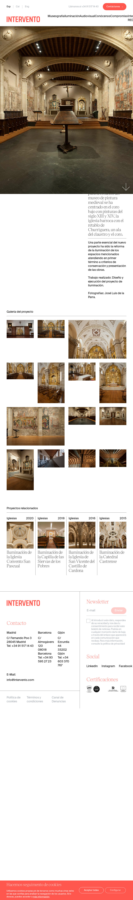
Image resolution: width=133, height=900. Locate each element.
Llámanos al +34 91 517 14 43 (83, 7)
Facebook (125, 666)
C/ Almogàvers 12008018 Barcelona (46, 646)
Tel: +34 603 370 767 (63, 661)
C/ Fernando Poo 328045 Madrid (19, 640)
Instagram (108, 666)
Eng (27, 7)
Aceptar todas (91, 890)
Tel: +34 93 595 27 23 (45, 659)
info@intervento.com (20, 680)
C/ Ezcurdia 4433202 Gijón (63, 646)
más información (41, 897)
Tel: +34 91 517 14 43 (20, 646)
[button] (13, 450)
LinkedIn (92, 666)
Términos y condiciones (35, 699)
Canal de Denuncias (59, 699)
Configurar (115, 890)
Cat (18, 7)
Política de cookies (13, 699)
